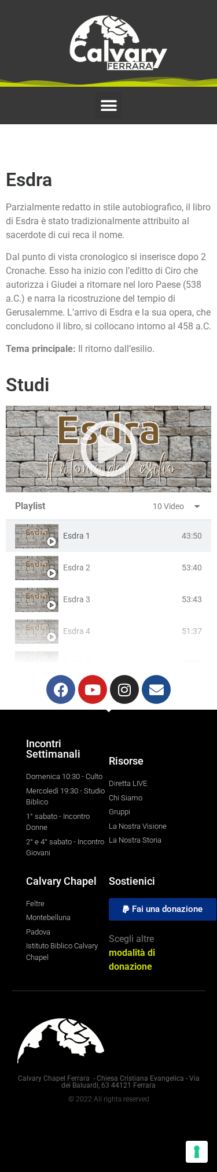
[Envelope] (156, 689)
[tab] (108, 536)
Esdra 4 (76, 631)
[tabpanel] (108, 449)
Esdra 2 (76, 567)
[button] (108, 105)
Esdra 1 (76, 535)
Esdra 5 (76, 662)
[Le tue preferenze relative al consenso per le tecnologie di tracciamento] (197, 1152)
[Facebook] (60, 689)
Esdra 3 (76, 599)
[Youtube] (92, 689)
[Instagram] (124, 689)
